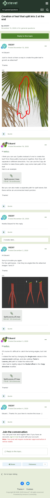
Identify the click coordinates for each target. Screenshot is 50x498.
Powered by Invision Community (25, 494)
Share (12, 464)
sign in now (14, 437)
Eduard (11, 143)
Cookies (29, 489)
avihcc (6, 151)
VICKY (6, 26)
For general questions (26, 28)
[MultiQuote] (3, 134)
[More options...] (45, 46)
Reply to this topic (25, 36)
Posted (18, 47)
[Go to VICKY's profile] (4, 46)
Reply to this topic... (14, 451)
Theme (20, 489)
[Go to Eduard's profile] (4, 145)
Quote (10, 134)
